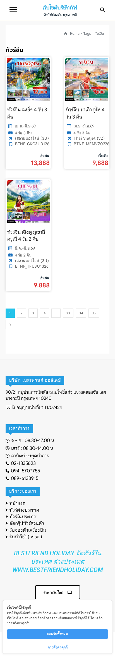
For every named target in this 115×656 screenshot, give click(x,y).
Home (75, 33)
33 (68, 313)
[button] (102, 10)
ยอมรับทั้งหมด (57, 634)
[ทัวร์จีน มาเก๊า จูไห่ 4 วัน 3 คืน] (86, 79)
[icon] (65, 33)
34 (81, 313)
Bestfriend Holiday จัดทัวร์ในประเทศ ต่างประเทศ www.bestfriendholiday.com (57, 561)
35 (94, 313)
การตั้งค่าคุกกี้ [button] (58, 647)
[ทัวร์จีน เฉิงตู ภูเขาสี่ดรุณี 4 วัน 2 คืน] (28, 201)
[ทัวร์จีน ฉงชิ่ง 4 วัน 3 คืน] (28, 79)
